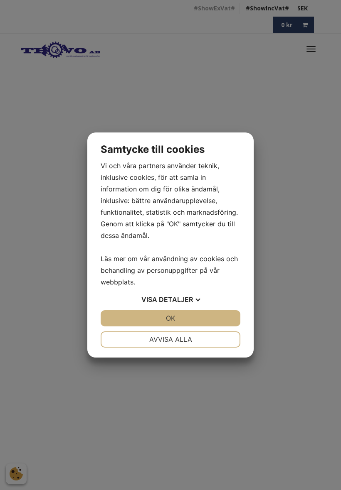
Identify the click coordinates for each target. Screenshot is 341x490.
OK (170, 318)
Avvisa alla (170, 339)
